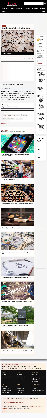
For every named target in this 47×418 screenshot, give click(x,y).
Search (33, 386)
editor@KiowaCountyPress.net (14, 402)
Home (3, 8)
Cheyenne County (21, 376)
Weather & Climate (6, 388)
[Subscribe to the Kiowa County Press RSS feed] (38, 153)
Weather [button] (27, 8)
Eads (18, 380)
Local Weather (5, 392)
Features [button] (42, 8)
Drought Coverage (6, 390)
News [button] (12, 8)
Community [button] (19, 8)
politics (20, 118)
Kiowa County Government (38, 376)
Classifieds (35, 8)
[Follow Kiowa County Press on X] (38, 145)
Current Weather (6, 386)
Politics (4, 378)
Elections (4, 380)
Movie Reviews (20, 388)
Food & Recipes (20, 386)
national (24, 115)
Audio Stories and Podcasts (10, 115)
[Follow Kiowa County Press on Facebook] (38, 149)
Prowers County (20, 378)
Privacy (33, 392)
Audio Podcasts (20, 390)
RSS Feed (34, 388)
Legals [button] (3, 11)
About (43, 11)
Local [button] (7, 8)
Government (34, 374)
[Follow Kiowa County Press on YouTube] (38, 157)
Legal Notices (35, 381)
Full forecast (39, 63)
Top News (4, 374)
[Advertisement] (17, 71)
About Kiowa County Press (38, 390)
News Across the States (7, 376)
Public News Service (8, 118)
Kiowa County (20, 374)
